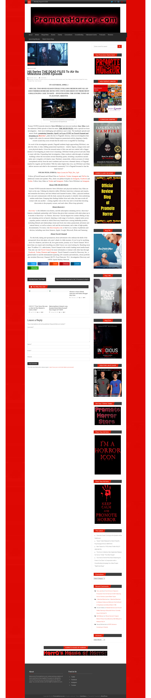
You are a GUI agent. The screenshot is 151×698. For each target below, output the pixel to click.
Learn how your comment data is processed (61, 367)
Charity (60, 35)
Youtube (73, 685)
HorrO (40, 312)
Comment (30, 327)
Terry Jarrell (99, 591)
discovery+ (32, 211)
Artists (37, 35)
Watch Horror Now (48, 39)
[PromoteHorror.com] (75, 20)
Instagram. (60, 181)
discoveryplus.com (56, 228)
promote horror (75, 79)
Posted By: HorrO (33, 77)
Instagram (75, 176)
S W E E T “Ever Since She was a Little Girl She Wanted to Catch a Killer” (38, 308)
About (30, 35)
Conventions (68, 35)
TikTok (84, 176)
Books (53, 35)
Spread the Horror (83, 79)
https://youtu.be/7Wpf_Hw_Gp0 (68, 172)
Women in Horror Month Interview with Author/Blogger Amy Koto (78, 293)
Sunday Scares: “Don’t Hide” (37, 279)
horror (63, 79)
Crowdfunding (79, 35)
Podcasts (102, 35)
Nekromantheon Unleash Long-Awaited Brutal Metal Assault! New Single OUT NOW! (58, 308)
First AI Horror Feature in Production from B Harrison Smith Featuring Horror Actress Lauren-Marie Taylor (108, 593)
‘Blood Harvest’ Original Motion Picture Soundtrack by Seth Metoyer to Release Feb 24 (109, 618)
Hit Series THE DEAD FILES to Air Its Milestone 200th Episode (48, 79)
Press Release (31, 63)
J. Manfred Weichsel (101, 599)
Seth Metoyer (100, 616)
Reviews (110, 35)
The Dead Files (30, 81)
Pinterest (44, 252)
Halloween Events (91, 35)
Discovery (31, 79)
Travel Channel (38, 81)
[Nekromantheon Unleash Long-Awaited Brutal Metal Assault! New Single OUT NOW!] (58, 297)
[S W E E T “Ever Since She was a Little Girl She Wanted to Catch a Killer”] (38, 297)
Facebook (62, 176)
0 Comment (43, 77)
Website (29, 356)
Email (29, 350)
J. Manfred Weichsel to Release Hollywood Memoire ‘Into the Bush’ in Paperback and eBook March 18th (108, 602)
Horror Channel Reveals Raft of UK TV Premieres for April (72, 279)
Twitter (68, 176)
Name (29, 344)
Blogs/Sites (45, 35)
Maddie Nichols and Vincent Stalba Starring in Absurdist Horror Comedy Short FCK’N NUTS (109, 610)
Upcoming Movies (34, 39)
